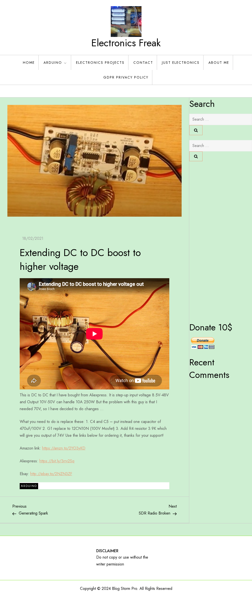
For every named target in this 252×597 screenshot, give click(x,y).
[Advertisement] (209, 240)
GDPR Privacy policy (125, 77)
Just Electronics (181, 62)
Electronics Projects (100, 62)
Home (29, 62)
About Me (218, 62)
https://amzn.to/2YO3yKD (63, 448)
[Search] (196, 130)
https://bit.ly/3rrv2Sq (56, 461)
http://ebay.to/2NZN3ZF (51, 474)
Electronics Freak (126, 43)
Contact (143, 62)
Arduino (53, 62)
